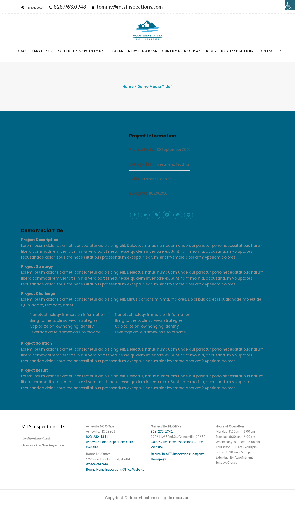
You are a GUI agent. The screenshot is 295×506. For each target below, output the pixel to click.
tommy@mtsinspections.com (130, 6)
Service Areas (142, 51)
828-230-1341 (97, 436)
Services (40, 51)
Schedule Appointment (82, 51)
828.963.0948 (70, 6)
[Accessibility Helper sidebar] (290, 5)
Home (21, 51)
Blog (211, 51)
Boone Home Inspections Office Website (115, 469)
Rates (117, 51)
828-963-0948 (97, 464)
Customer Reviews (181, 51)
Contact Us (270, 51)
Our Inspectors (237, 51)
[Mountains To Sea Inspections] (147, 30)
